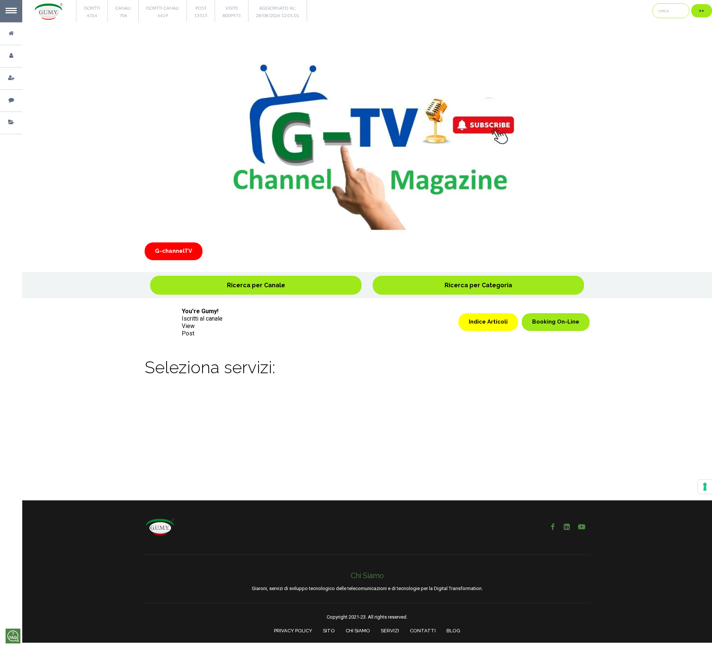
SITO (329, 630)
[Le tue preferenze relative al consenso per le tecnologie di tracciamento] (705, 487)
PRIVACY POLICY (293, 630)
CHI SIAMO (358, 630)
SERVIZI (390, 630)
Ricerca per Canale (256, 285)
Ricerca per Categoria (478, 285)
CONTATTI (423, 630)
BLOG (453, 630)
